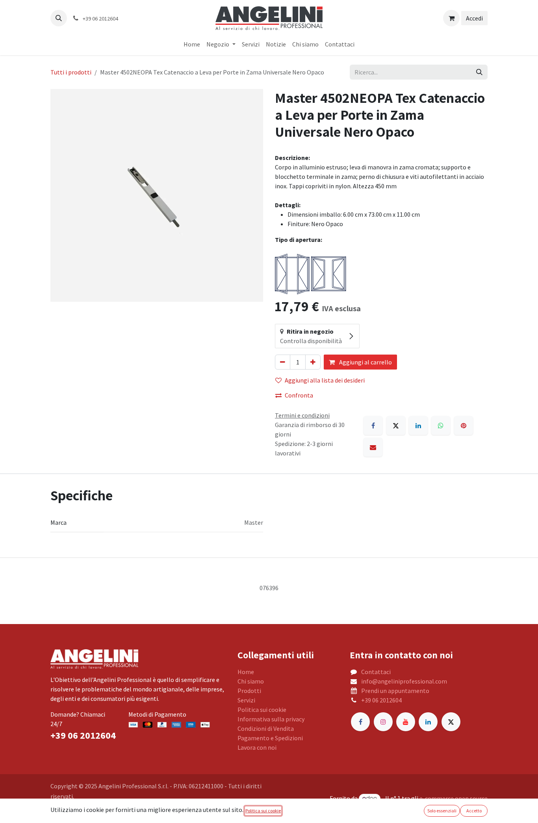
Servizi (246, 700)
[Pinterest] (463, 425)
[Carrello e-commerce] (451, 18)
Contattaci (376, 672)
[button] (58, 18)
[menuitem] (191, 44)
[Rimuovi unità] (282, 362)
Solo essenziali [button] (441, 811)
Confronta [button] (299, 395)
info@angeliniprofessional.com (404, 681)
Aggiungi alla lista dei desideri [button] (325, 380)
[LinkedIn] (418, 425)
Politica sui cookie (261, 709)
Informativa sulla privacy (270, 719)
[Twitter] (451, 721)
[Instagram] (383, 721)
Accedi (474, 18)
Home (245, 672)
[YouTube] (405, 721)
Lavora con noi (256, 747)
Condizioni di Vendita (265, 728)
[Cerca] (479, 72)
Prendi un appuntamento (395, 691)
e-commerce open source (453, 798)
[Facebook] (373, 425)
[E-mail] (373, 447)
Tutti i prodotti (70, 72)
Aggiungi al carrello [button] (365, 362)
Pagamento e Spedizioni (270, 738)
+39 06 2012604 (381, 700)
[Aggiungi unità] (313, 362)
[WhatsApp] (440, 425)
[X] (395, 425)
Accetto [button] (474, 811)
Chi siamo (250, 681)
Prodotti (249, 691)
